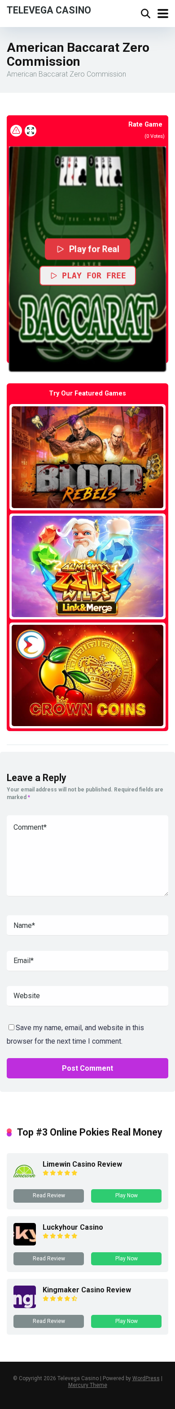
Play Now (126, 1195)
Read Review (49, 1195)
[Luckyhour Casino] (24, 1243)
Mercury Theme (87, 1385)
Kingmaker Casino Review (87, 1290)
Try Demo (87, 457)
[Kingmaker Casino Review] (24, 1305)
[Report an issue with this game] (16, 130)
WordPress (146, 1378)
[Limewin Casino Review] (24, 1180)
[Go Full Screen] (30, 130)
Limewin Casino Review (82, 1164)
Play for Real (93, 249)
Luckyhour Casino (73, 1227)
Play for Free (94, 275)
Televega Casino (49, 10)
